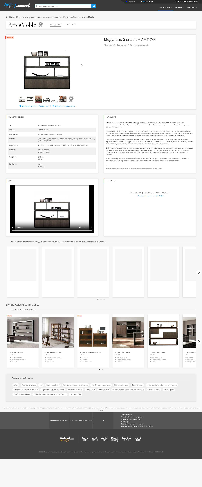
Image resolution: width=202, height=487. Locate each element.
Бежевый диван (75, 394)
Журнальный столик (121, 385)
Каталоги (179, 7)
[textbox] (63, 6)
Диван (16, 385)
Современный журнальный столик (26, 390)
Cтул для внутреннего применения (75, 385)
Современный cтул (53, 385)
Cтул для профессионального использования (128, 390)
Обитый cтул (90, 390)
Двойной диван (137, 385)
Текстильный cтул (154, 390)
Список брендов (126, 415)
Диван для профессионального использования (50, 394)
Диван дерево (169, 390)
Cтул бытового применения (101, 385)
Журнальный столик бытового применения (162, 385)
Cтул (41, 385)
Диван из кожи (103, 390)
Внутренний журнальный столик (52, 390)
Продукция (165, 7)
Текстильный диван (29, 385)
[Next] (81, 65)
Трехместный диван (75, 390)
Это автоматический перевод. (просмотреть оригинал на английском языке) (134, 169)
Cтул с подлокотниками (22, 394)
